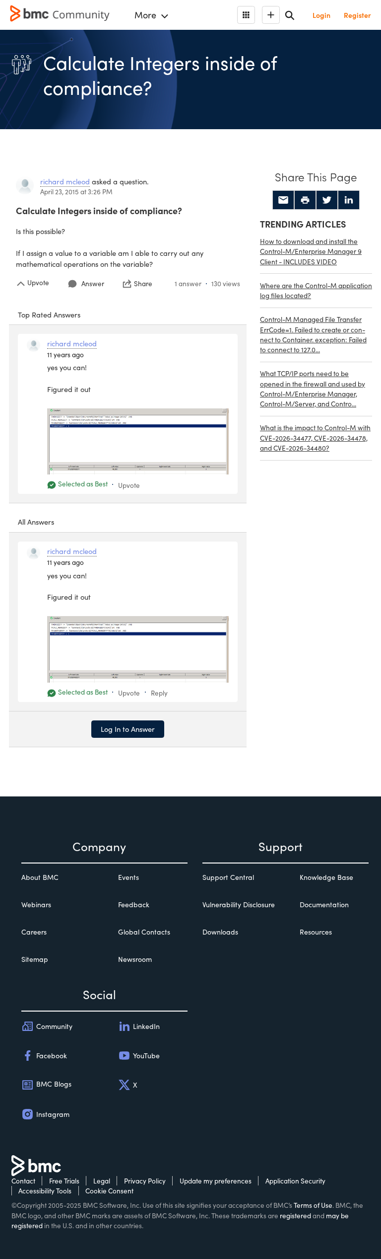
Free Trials (64, 1180)
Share (143, 283)
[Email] (283, 200)
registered (295, 1215)
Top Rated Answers (49, 314)
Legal (101, 1180)
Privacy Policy (145, 1180)
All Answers (36, 522)
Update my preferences (216, 1180)
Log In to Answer (128, 729)
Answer (92, 283)
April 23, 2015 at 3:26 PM (76, 191)
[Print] (305, 200)
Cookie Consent (109, 1190)
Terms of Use (313, 1205)
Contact (23, 1180)
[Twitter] (327, 200)
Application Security (295, 1180)
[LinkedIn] (348, 200)
